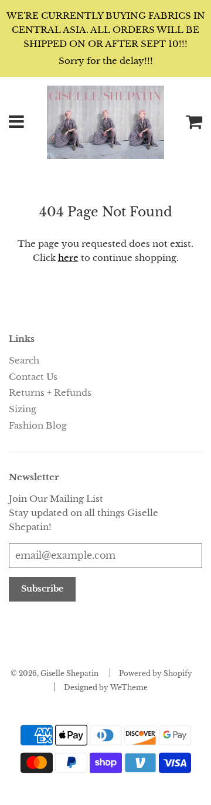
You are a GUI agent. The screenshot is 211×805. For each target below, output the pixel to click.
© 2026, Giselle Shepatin (54, 673)
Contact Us (33, 376)
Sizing (22, 409)
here (68, 257)
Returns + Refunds (50, 392)
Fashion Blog (38, 425)
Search (24, 360)
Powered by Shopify (155, 673)
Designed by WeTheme (106, 687)
